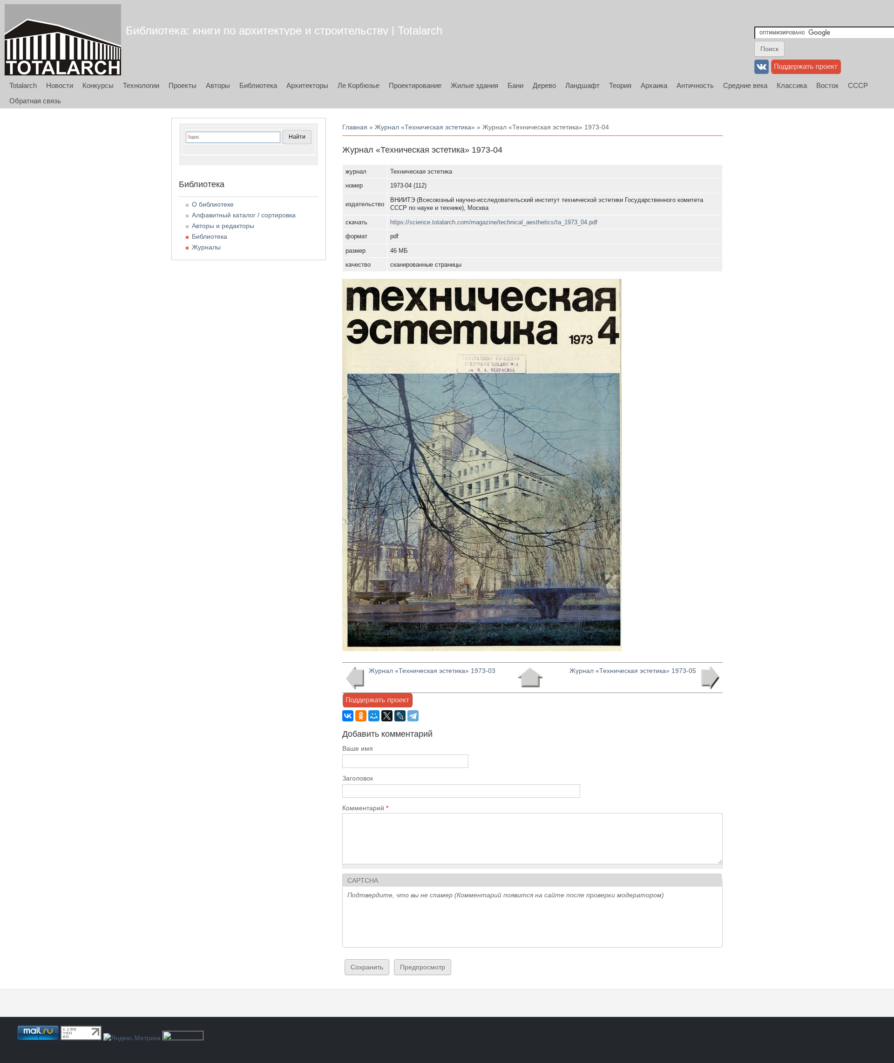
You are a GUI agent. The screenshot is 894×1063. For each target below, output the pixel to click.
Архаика (654, 85)
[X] (387, 715)
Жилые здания (474, 85)
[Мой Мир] (373, 715)
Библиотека (258, 85)
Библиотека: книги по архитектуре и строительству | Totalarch (284, 30)
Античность (695, 85)
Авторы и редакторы (223, 225)
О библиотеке (213, 204)
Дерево (544, 85)
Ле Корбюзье (358, 85)
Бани (515, 85)
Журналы (206, 247)
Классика (792, 85)
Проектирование (415, 85)
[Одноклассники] (360, 715)
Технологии (141, 85)
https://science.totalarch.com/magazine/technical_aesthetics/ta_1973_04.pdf (493, 222)
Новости (59, 85)
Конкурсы (98, 85)
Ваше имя (357, 748)
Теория (620, 85)
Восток (827, 85)
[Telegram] (413, 715)
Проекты (182, 85)
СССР (858, 85)
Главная (354, 127)
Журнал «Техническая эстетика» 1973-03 (432, 670)
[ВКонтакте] (347, 715)
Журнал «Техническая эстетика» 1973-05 (632, 670)
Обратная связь (35, 101)
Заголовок (357, 778)
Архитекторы (307, 85)
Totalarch (23, 85)
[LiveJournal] (400, 715)
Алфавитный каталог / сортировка (244, 215)
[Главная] (63, 39)
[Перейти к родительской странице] (530, 677)
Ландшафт (582, 85)
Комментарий (365, 808)
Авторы (218, 85)
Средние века (745, 85)
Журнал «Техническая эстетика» (425, 127)
